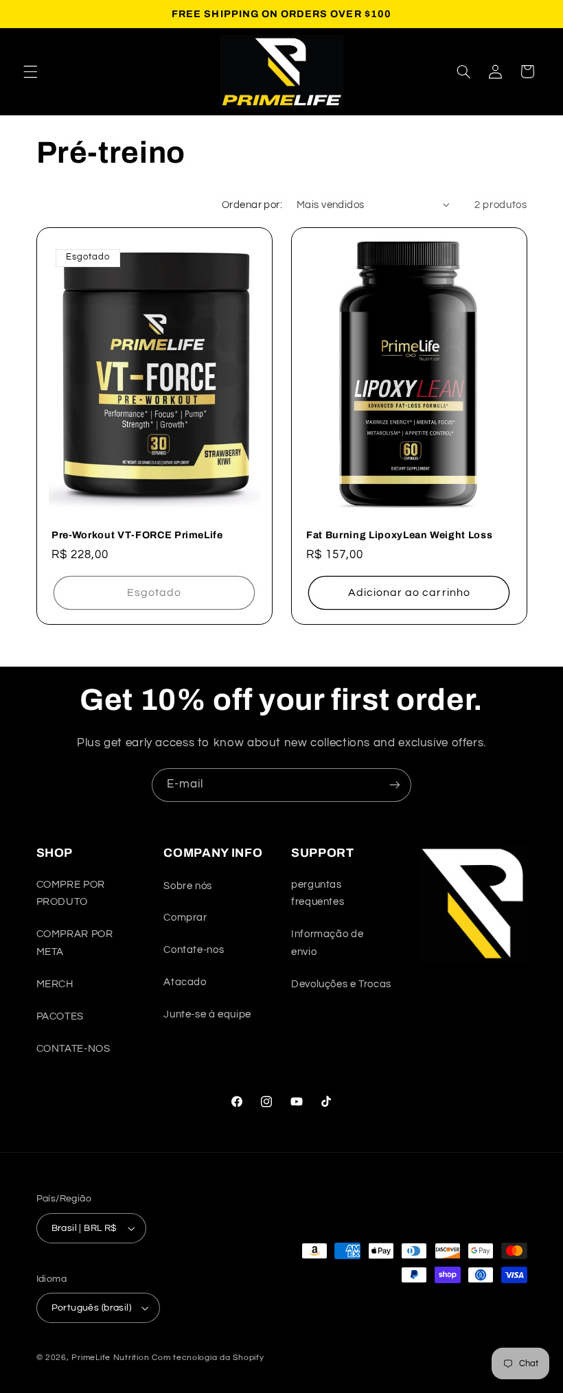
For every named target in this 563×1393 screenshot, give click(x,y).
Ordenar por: (252, 205)
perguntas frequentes (317, 893)
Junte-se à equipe (207, 1014)
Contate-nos (193, 950)
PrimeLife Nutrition (110, 1357)
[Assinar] (395, 785)
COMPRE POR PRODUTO (70, 893)
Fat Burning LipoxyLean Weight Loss (399, 535)
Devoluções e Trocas (341, 984)
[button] (30, 71)
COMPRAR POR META (74, 943)
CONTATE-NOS (73, 1049)
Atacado (184, 982)
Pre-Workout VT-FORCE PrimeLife (137, 535)
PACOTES (60, 1016)
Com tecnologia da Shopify (208, 1357)
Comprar (185, 917)
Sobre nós (187, 886)
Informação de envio (327, 943)
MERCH (54, 984)
